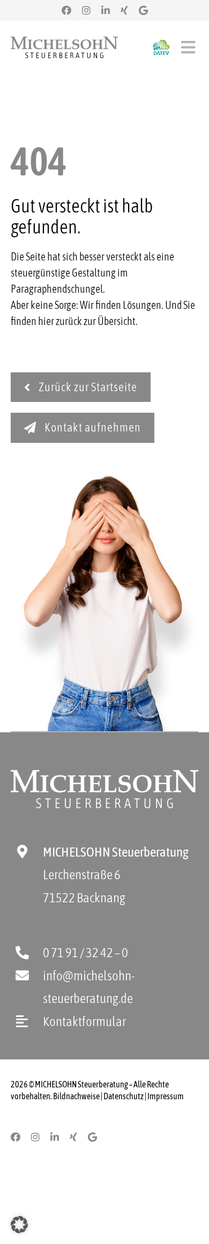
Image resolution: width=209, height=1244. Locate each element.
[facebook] (66, 10)
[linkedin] (105, 10)
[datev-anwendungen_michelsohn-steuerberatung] (161, 45)
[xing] (124, 10)
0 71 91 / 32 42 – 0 (85, 952)
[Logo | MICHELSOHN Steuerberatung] (64, 42)
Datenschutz (123, 1096)
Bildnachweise (76, 1096)
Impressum (165, 1096)
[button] (19, 1224)
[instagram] (86, 10)
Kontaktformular (84, 1021)
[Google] (143, 10)
